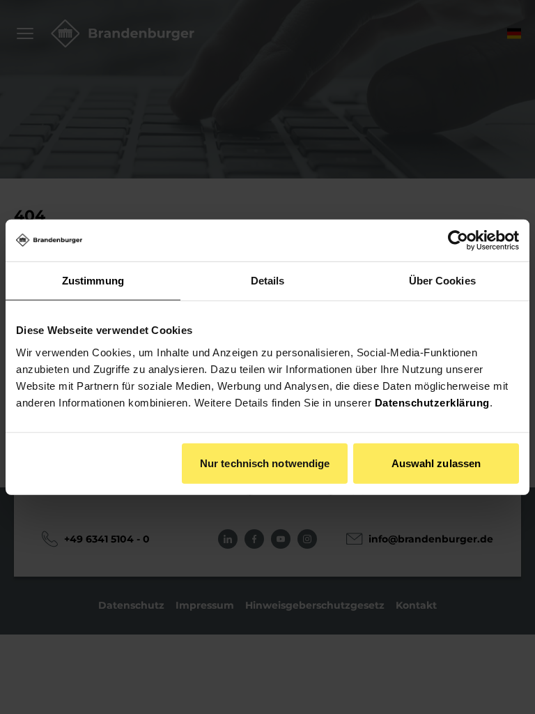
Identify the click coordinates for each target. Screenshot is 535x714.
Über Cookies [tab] (442, 281)
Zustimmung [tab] (93, 281)
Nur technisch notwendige (264, 463)
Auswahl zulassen (436, 463)
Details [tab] (268, 281)
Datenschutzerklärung (432, 402)
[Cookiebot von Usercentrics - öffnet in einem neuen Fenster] (458, 240)
